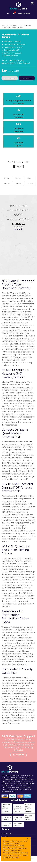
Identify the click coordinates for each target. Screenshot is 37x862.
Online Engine (17, 60)
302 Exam (30, 178)
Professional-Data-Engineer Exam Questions (18, 809)
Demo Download (10, 78)
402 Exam (30, 183)
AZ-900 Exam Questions (6, 818)
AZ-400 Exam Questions (18, 818)
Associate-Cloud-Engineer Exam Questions (28, 808)
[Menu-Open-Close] (32, 3)
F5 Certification (25, 25)
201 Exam (7, 178)
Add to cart (27, 78)
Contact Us (18, 755)
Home (3, 25)
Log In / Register (24, 13)
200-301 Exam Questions (6, 824)
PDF (5, 60)
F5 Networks (13, 25)
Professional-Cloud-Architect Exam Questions (6, 808)
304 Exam (7, 183)
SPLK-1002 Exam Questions (28, 817)
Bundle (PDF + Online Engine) (16, 63)
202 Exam (18, 178)
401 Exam (18, 183)
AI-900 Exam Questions (18, 824)
